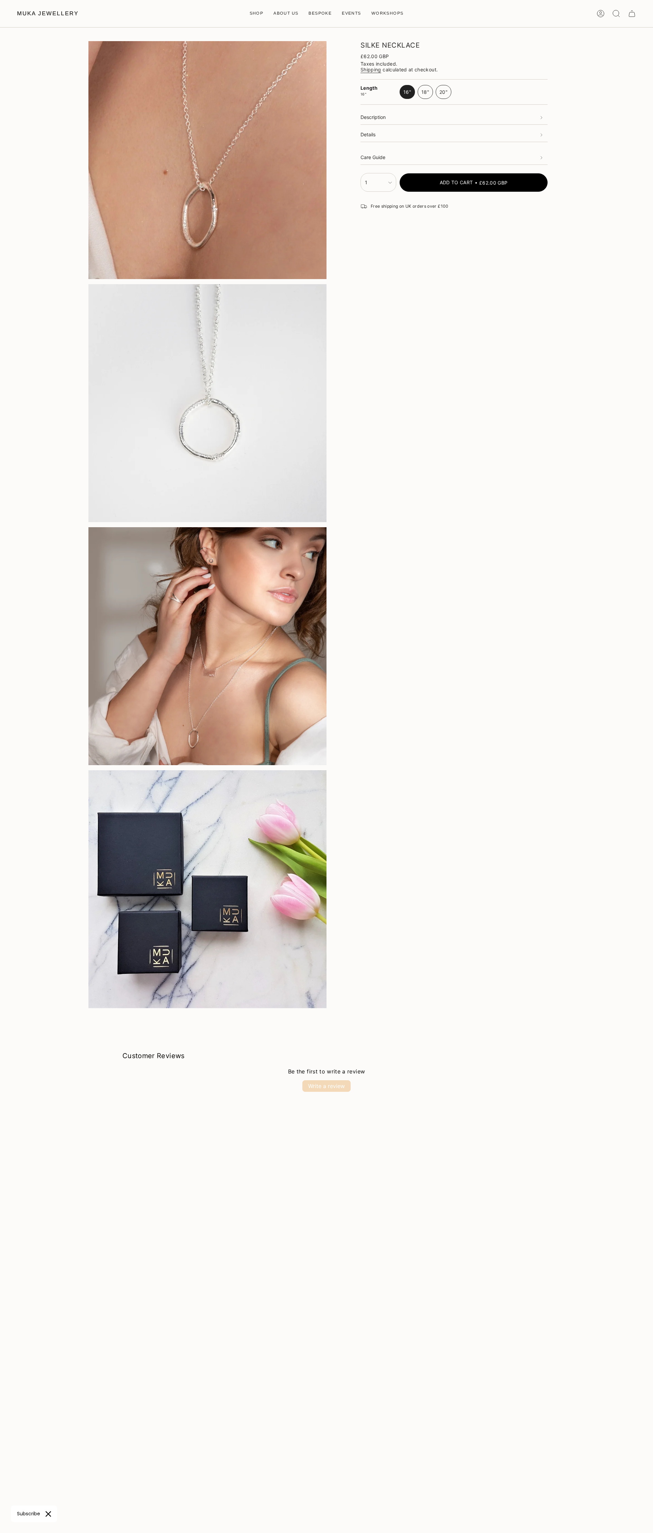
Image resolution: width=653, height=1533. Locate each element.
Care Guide (373, 157)
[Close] (48, 1514)
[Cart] (632, 13)
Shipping (371, 69)
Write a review (326, 1086)
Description (373, 117)
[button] (257, 13)
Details (368, 135)
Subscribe (28, 1513)
